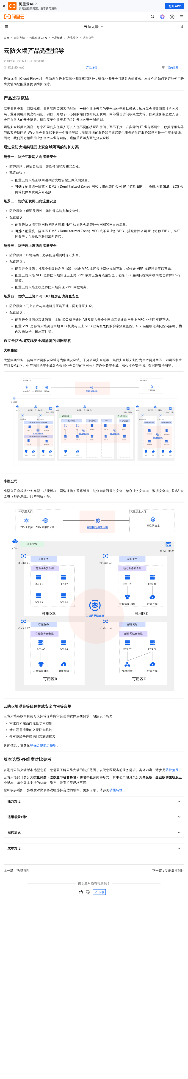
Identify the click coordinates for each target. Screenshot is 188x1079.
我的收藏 (172, 67)
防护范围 (172, 769)
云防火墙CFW (38, 37)
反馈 (101, 892)
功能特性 (116, 790)
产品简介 (72, 37)
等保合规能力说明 (43, 745)
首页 (6, 38)
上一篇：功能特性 (16, 870)
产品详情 (91, 67)
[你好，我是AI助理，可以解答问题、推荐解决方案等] (162, 17)
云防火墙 (19, 37)
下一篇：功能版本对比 (168, 870)
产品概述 (57, 37)
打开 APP (175, 6)
